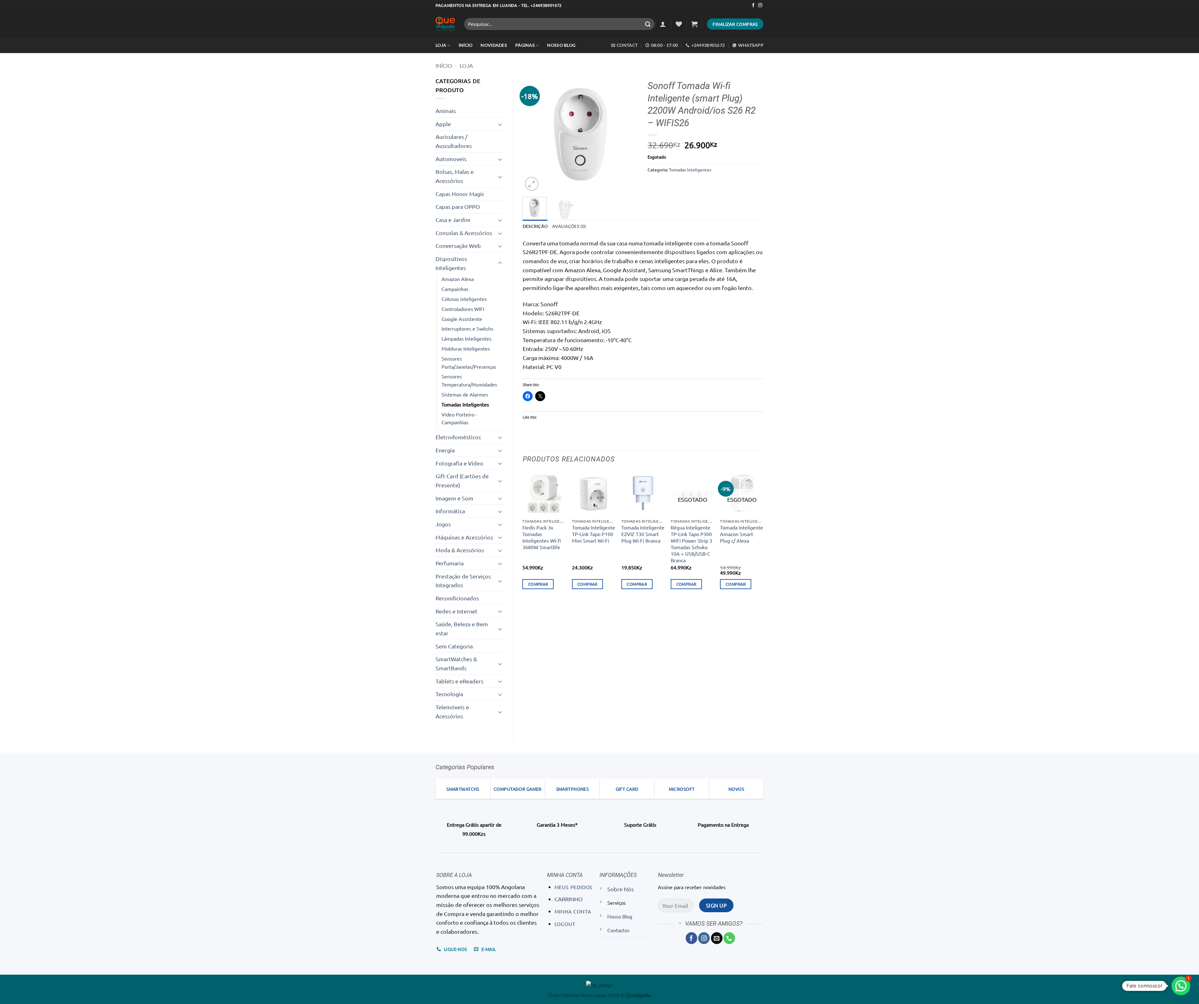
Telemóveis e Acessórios (452, 711)
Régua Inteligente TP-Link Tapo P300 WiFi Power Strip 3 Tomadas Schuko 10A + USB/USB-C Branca (691, 543)
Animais (446, 110)
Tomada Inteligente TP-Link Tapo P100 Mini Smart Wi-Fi (593, 534)
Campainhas (455, 289)
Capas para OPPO (458, 206)
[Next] (628, 134)
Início (444, 65)
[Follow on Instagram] (760, 5)
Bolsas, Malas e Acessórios (455, 176)
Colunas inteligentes (464, 299)
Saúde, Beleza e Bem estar (462, 628)
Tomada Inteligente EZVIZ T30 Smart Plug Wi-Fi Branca (642, 534)
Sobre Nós (620, 889)
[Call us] (729, 938)
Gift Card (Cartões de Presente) (462, 480)
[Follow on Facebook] (753, 5)
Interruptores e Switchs (467, 328)
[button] (663, 24)
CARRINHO (569, 899)
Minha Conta (573, 911)
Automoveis (451, 158)
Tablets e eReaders (459, 681)
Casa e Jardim (453, 219)
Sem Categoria (454, 646)
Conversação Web (458, 245)
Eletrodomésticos (458, 437)
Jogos (443, 524)
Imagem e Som (454, 498)
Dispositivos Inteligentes (451, 263)
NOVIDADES (494, 45)
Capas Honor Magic (460, 193)
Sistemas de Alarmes (465, 394)
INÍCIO (466, 45)
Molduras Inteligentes (466, 348)
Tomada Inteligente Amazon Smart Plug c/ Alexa (741, 534)
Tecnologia (449, 694)
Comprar (538, 584)
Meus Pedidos (574, 887)
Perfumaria (450, 563)
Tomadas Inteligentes (465, 404)
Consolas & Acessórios (464, 232)
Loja (441, 45)
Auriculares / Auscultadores (454, 141)
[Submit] (648, 24)
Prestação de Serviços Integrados (463, 580)
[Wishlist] (679, 24)
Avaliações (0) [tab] (569, 226)
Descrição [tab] (535, 226)
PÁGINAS (525, 45)
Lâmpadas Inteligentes (466, 338)
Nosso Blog (561, 45)
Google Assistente (462, 319)
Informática (450, 511)
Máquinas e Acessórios (464, 537)
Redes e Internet (456, 611)
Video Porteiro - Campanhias (459, 418)
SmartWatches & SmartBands (456, 663)
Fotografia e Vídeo (459, 463)
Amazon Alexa (458, 279)
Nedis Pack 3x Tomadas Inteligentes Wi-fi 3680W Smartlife (541, 537)
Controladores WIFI (463, 309)
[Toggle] (500, 124)
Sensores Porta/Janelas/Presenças (469, 362)
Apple (443, 124)
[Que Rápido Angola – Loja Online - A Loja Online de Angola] (445, 24)
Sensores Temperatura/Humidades (469, 380)
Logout (565, 924)
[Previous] (532, 134)
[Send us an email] (717, 938)
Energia (445, 450)
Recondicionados (457, 598)
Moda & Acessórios (460, 550)
